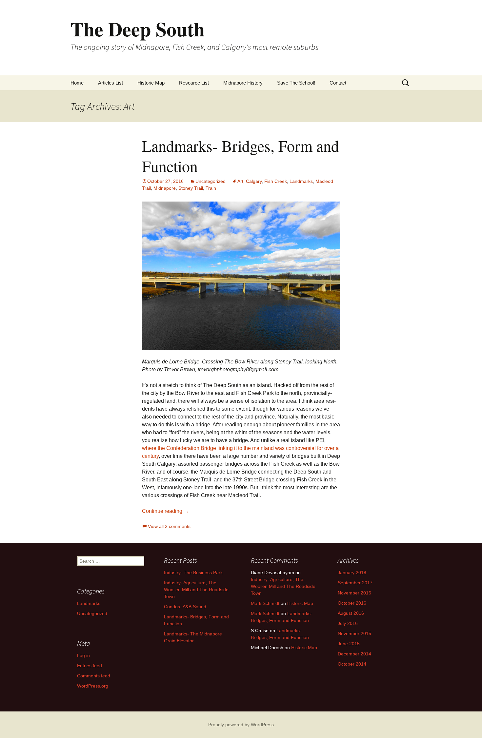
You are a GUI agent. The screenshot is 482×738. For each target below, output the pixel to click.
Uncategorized (210, 181)
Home (77, 83)
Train (211, 188)
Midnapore (164, 188)
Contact (338, 83)
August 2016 (351, 613)
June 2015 (349, 643)
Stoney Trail (190, 188)
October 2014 (352, 664)
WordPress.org (92, 686)
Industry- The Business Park (193, 572)
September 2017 (355, 582)
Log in (83, 655)
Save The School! (296, 83)
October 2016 (352, 603)
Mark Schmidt (265, 603)
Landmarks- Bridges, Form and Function (240, 155)
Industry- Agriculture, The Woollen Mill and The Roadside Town (196, 589)
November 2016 (354, 592)
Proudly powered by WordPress (241, 724)
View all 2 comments (169, 526)
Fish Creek (275, 181)
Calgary (254, 181)
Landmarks (301, 181)
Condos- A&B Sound (185, 606)
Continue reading (165, 511)
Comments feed (93, 675)
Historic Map (151, 83)
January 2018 (352, 572)
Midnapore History (243, 83)
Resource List (194, 83)
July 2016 (348, 623)
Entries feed (89, 665)
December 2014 (354, 653)
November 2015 (354, 633)
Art (240, 181)
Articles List (110, 83)
